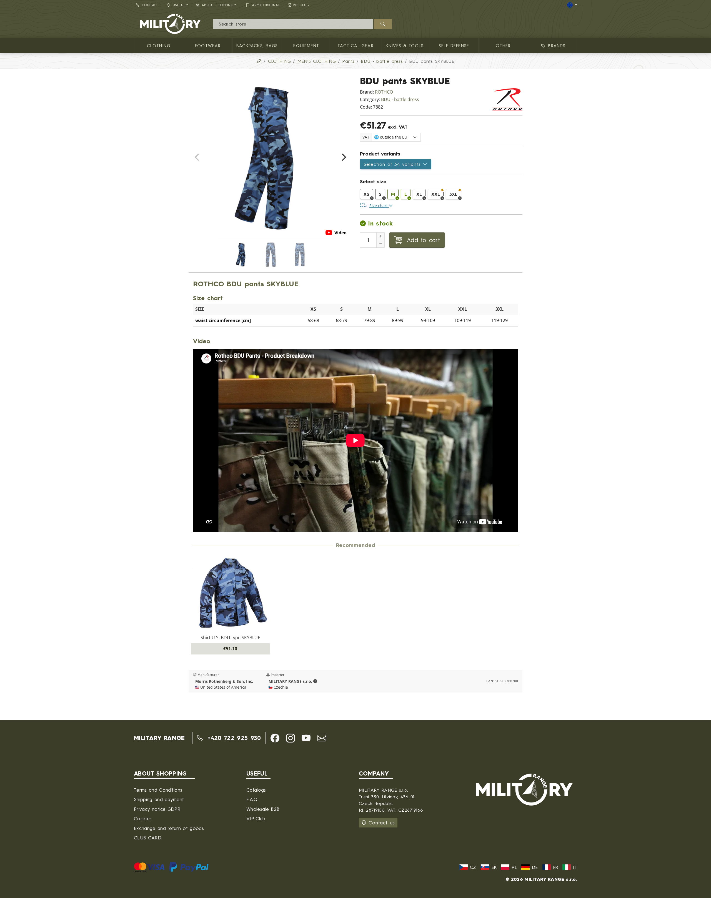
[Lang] (572, 5)
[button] (315, 681)
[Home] (259, 61)
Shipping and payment (159, 799)
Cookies (143, 818)
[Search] (383, 24)
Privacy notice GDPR (157, 809)
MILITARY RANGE (159, 737)
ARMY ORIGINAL (266, 5)
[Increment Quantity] (380, 236)
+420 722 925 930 (233, 737)
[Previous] (197, 157)
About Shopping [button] (218, 5)
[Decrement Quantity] (380, 244)
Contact (150, 5)
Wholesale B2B (262, 809)
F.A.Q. (252, 799)
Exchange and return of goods (169, 828)
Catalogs (256, 790)
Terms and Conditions (158, 790)
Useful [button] (179, 5)
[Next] (343, 157)
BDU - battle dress (400, 99)
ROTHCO (384, 92)
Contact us (382, 823)
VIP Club (301, 5)
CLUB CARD (147, 838)
